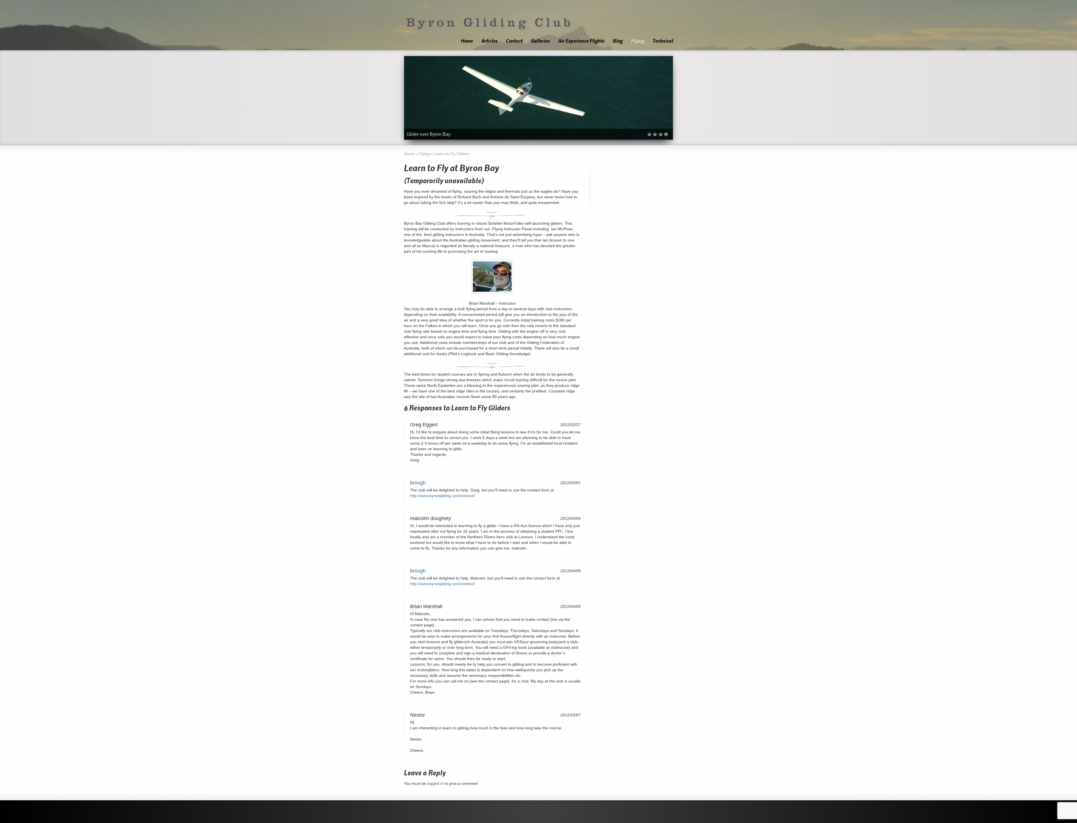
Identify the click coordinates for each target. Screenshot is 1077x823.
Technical (663, 41)
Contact (514, 41)
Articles (489, 41)
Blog (618, 41)
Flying (637, 41)
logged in (435, 783)
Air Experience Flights (581, 41)
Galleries (540, 41)
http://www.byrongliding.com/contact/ (442, 495)
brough (418, 483)
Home (467, 41)
